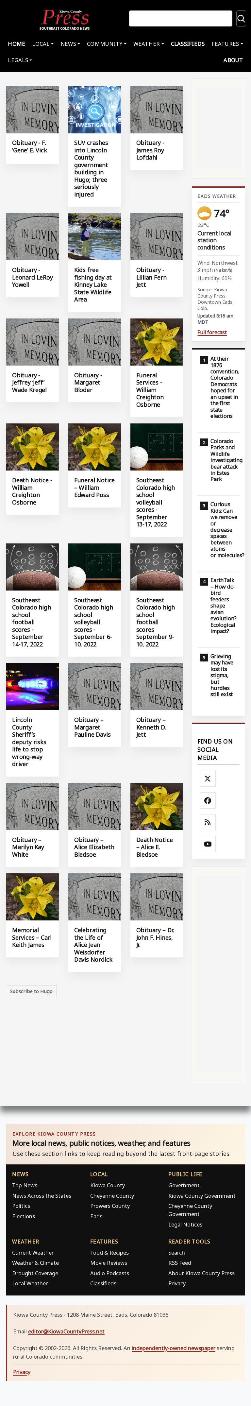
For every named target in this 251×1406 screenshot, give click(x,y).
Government (184, 1185)
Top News (24, 1185)
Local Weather (30, 1283)
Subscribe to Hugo (31, 991)
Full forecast (212, 332)
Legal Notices (185, 1224)
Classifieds (188, 43)
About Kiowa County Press (201, 1273)
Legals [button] (18, 60)
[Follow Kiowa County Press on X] (208, 779)
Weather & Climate (35, 1262)
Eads (96, 1216)
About (233, 60)
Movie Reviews (108, 1262)
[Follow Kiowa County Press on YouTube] (208, 844)
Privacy (177, 1283)
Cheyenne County (112, 1195)
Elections (23, 1216)
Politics (21, 1205)
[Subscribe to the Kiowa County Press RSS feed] (208, 822)
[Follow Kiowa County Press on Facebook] (208, 800)
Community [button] (104, 43)
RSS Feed (179, 1262)
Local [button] (40, 43)
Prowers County (110, 1205)
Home (16, 43)
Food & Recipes (109, 1252)
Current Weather (33, 1252)
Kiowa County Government (202, 1195)
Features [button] (225, 43)
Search (176, 1252)
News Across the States (41, 1195)
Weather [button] (146, 43)
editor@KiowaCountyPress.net (66, 1331)
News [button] (68, 43)
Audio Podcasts (109, 1273)
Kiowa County (107, 1185)
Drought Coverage (35, 1273)
